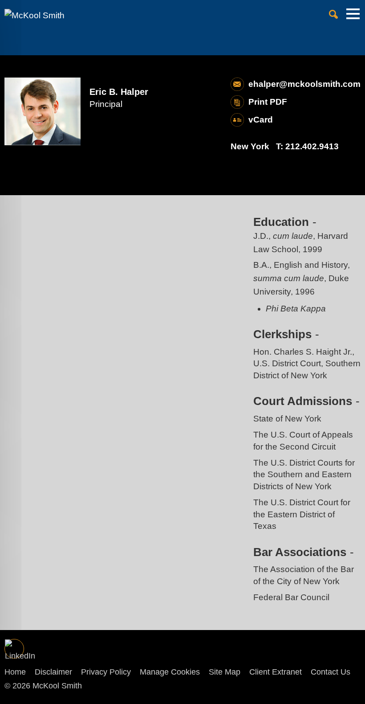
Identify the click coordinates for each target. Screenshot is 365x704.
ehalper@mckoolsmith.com (304, 84)
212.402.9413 (312, 146)
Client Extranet (275, 671)
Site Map (224, 671)
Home (15, 671)
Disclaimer (53, 671)
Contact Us (330, 671)
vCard (260, 119)
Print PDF (267, 101)
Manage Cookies (170, 671)
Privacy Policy (106, 671)
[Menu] (353, 18)
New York (250, 146)
